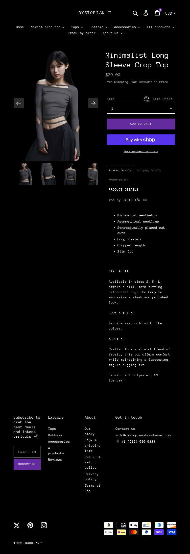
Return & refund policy (93, 462)
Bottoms (55, 435)
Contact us (125, 428)
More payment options (141, 151)
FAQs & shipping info (93, 445)
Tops (52, 428)
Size (140, 99)
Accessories (59, 441)
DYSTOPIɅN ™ (95, 12)
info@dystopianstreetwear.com (143, 435)
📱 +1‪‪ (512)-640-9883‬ (135, 441)
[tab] (120, 170)
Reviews (55, 459)
